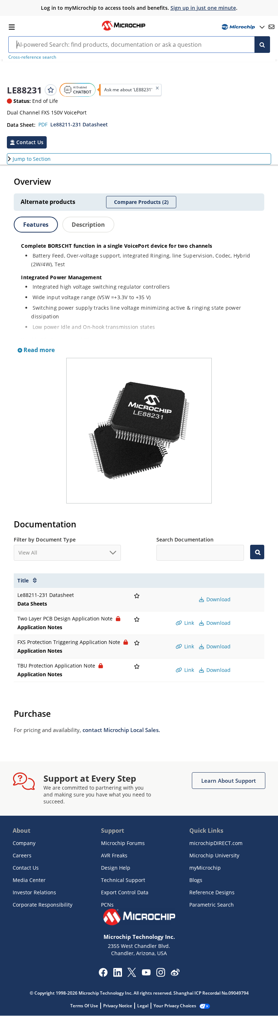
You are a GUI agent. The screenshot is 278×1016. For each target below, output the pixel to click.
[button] (27, 142)
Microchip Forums (123, 843)
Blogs (195, 880)
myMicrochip (205, 867)
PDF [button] (42, 124)
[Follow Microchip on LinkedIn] (117, 974)
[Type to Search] (257, 552)
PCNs (107, 904)
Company (24, 843)
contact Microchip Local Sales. (121, 729)
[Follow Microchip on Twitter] (131, 974)
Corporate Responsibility (42, 904)
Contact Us (26, 867)
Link (188, 622)
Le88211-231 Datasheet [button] (79, 124)
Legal (142, 1006)
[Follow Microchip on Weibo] (175, 974)
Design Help (115, 867)
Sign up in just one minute (203, 7)
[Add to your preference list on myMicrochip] (50, 89)
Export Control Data (124, 892)
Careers (22, 855)
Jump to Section (32, 158)
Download (218, 599)
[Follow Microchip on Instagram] (160, 974)
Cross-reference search (32, 57)
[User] (242, 27)
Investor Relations (34, 892)
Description (88, 225)
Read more (38, 350)
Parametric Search (211, 904)
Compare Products (141, 201)
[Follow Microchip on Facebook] (103, 974)
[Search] (262, 44)
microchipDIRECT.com (216, 843)
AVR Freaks (114, 855)
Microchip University (214, 855)
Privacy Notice (117, 1006)
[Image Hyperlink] (123, 29)
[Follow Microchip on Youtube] (146, 973)
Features (36, 225)
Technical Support (123, 880)
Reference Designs (212, 892)
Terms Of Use (84, 1006)
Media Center (29, 880)
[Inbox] (271, 27)
